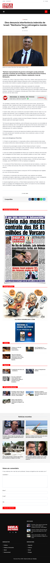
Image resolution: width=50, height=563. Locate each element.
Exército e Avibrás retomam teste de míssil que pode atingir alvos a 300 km (41, 393)
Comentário (5, 474)
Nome (4, 490)
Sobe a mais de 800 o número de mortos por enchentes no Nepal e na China (17, 401)
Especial (6, 365)
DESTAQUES (30, 521)
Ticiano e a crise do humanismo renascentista (16, 349)
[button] (4, 11)
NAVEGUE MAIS (30, 542)
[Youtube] (16, 532)
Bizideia (35, 558)
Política (25, 19)
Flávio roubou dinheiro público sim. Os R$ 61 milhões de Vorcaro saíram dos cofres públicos (36, 458)
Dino (24, 193)
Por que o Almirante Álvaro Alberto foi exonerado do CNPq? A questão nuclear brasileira (17, 379)
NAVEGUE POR (6, 542)
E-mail (4, 496)
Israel (27, 193)
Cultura (6, 343)
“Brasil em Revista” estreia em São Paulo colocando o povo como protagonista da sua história (17, 357)
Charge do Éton (8, 286)
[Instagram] (45, 1)
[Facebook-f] (43, 1)
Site (3, 501)
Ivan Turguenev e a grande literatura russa (40, 348)
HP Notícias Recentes (10, 387)
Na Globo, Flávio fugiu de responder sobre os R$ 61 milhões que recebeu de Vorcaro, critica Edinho (17, 393)
